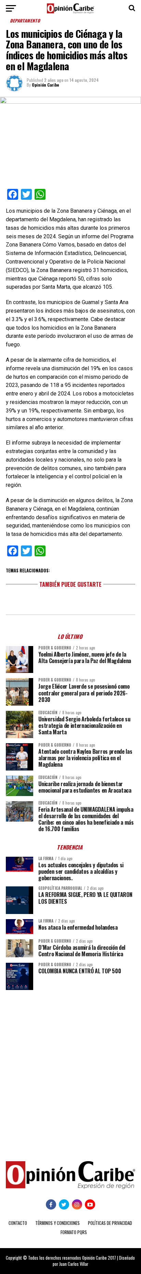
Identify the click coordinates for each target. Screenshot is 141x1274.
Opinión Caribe (45, 85)
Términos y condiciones (57, 1223)
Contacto (18, 1223)
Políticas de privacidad (110, 1223)
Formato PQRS (74, 1232)
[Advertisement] (70, 1070)
